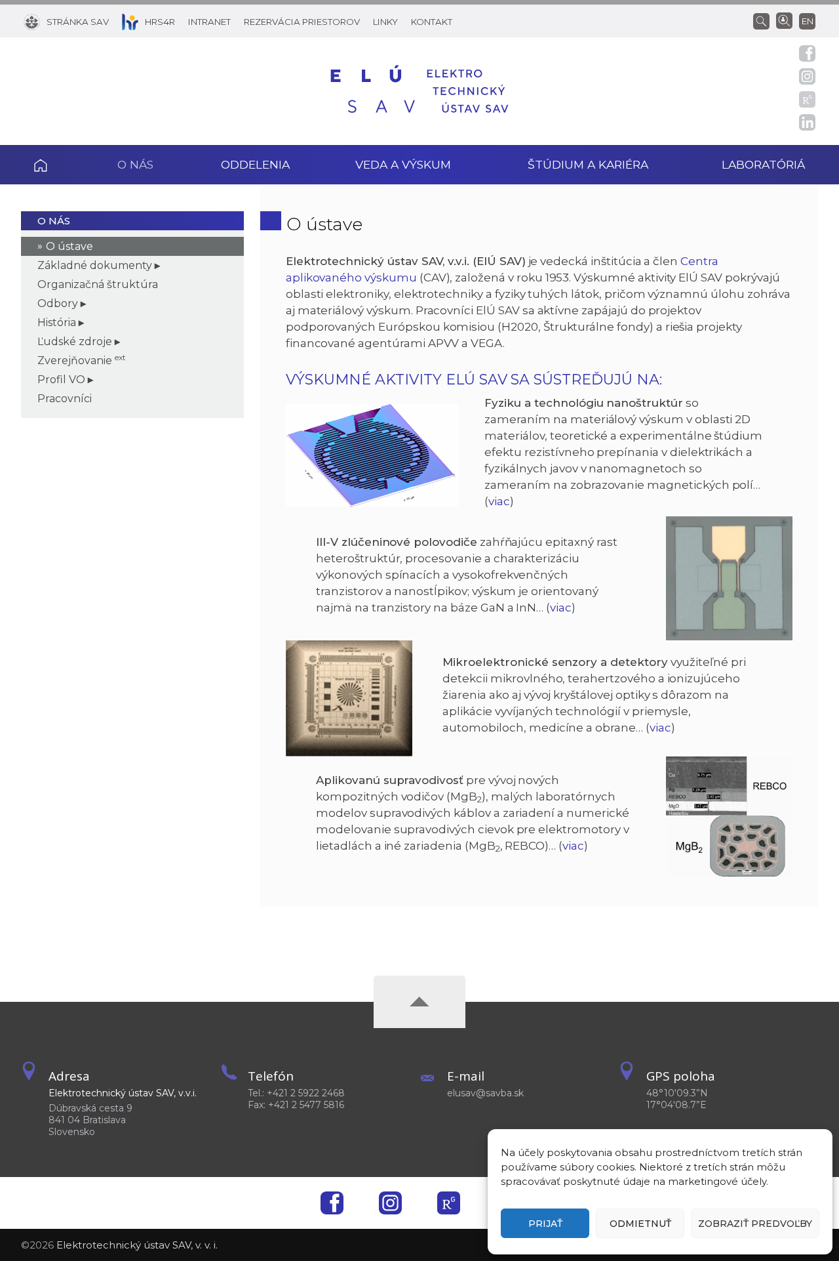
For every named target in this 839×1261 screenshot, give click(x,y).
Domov (58, 164)
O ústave (69, 246)
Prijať (545, 1224)
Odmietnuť (640, 1224)
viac (499, 501)
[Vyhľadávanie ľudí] (784, 19)
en (807, 21)
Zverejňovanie (81, 360)
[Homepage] (419, 91)
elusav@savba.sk (485, 1093)
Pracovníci (64, 398)
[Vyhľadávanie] (764, 20)
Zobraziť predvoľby (755, 1224)
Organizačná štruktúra (97, 284)
